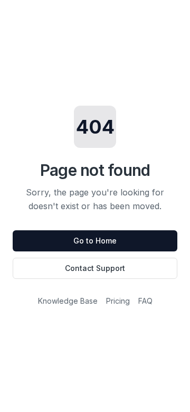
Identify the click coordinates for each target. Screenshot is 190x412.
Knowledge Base (68, 300)
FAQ (145, 300)
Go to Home (95, 240)
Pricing (118, 300)
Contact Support (95, 268)
